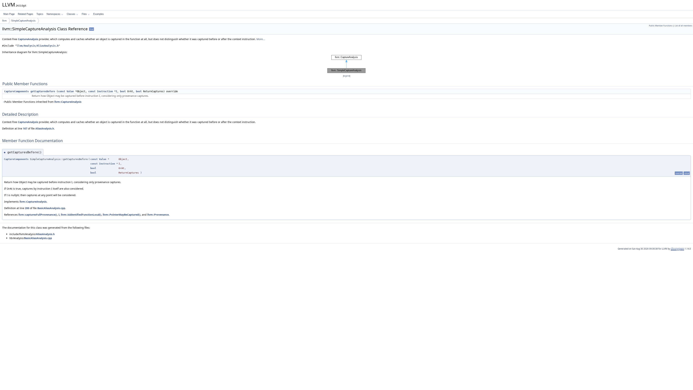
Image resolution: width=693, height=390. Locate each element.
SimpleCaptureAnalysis (23, 20)
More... (260, 39)
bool (123, 91)
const (61, 91)
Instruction (105, 91)
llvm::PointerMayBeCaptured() (121, 214)
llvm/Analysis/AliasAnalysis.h (37, 45)
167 (25, 128)
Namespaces (53, 14)
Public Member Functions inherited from (42, 101)
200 (27, 208)
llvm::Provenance (158, 214)
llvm (4, 20)
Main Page (9, 14)
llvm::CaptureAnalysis (67, 101)
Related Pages (25, 14)
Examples (98, 14)
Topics (39, 14)
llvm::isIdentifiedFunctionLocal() (81, 214)
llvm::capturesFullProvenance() (37, 214)
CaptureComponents (16, 91)
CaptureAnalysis (28, 39)
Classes (71, 14)
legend (347, 76)
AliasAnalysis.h (44, 128)
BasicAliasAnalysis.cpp (51, 208)
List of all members (683, 25)
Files (84, 14)
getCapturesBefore (42, 91)
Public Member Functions (660, 25)
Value (70, 91)
